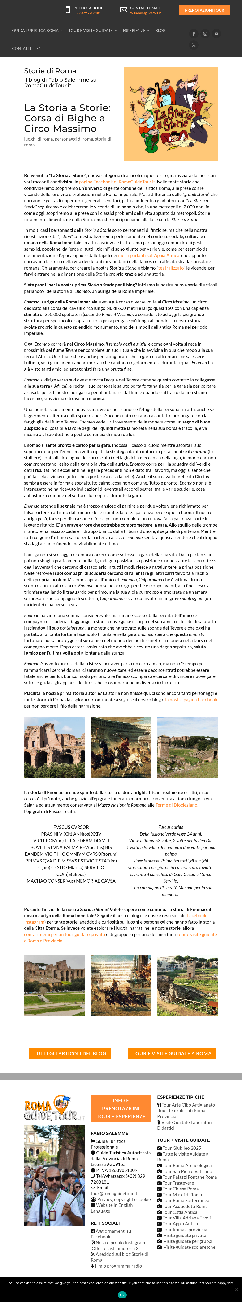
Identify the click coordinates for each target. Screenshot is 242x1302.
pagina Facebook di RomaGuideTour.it (117, 181)
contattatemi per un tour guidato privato (64, 934)
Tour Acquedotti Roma (185, 1206)
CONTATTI (21, 48)
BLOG (161, 30)
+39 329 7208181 (88, 13)
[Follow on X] (194, 45)
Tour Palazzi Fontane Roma (189, 1177)
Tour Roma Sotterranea (186, 1200)
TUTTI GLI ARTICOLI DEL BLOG (70, 1053)
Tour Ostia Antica (180, 1212)
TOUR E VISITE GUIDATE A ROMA (172, 1053)
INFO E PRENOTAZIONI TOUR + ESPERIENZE (121, 1108)
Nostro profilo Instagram (120, 1242)
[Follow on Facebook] (194, 33)
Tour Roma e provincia (185, 1229)
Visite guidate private (185, 1235)
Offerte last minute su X (115, 1248)
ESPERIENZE (134, 30)
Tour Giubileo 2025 (181, 1148)
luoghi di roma (38, 138)
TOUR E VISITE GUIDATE (91, 30)
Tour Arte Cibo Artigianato (188, 1104)
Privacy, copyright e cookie (124, 1199)
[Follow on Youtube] (216, 33)
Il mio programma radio (118, 1266)
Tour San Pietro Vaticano (187, 1171)
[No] (236, 1289)
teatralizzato (171, 267)
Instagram (34, 922)
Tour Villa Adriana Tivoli (187, 1217)
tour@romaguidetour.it (145, 13)
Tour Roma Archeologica (187, 1165)
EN (39, 48)
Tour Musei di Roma (182, 1194)
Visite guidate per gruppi (188, 1241)
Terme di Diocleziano (176, 805)
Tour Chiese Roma (181, 1188)
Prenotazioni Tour (204, 10)
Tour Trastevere (178, 1183)
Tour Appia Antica (180, 1223)
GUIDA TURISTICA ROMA (35, 30)
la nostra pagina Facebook (191, 699)
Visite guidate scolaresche (189, 1247)
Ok (122, 1295)
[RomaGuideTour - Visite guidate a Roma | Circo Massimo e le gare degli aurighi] (121, 777)
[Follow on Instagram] (205, 33)
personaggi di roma (74, 138)
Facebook (196, 915)
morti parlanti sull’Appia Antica (148, 255)
